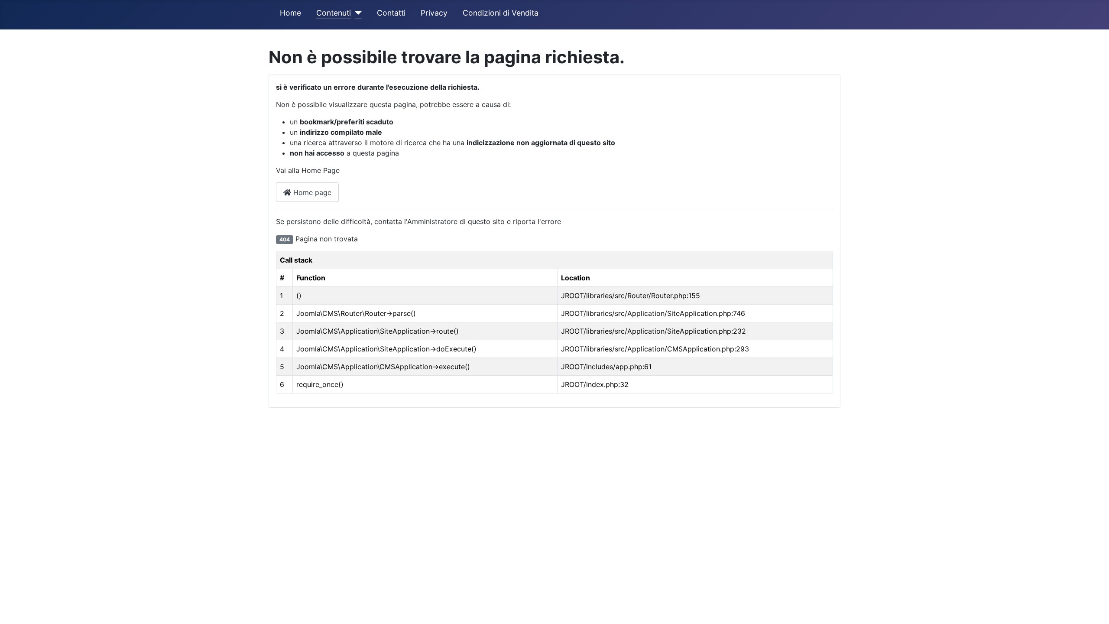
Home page (311, 192)
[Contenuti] (356, 13)
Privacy (434, 12)
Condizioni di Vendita (500, 12)
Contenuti (333, 12)
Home (290, 12)
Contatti (391, 12)
